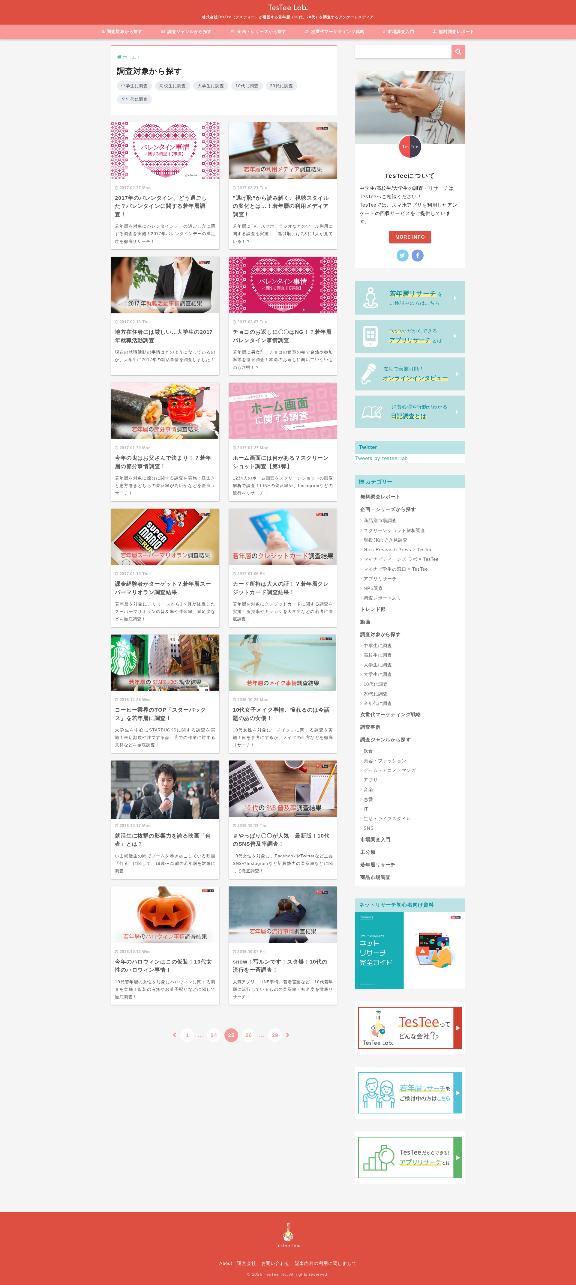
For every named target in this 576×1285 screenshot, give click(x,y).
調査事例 (370, 727)
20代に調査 (281, 85)
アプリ (371, 779)
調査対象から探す (123, 31)
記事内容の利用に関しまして (326, 1263)
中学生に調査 (134, 85)
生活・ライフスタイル (387, 818)
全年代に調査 (134, 99)
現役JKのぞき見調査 (386, 539)
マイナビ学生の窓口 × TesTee (396, 569)
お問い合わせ (275, 1263)
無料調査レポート (456, 31)
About (225, 1263)
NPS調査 (373, 588)
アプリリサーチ (380, 578)
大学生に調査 (210, 85)
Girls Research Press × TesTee (398, 549)
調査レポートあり (383, 597)
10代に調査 (247, 85)
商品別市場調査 (380, 520)
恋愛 (368, 799)
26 (248, 1035)
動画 (365, 621)
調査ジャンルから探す (189, 31)
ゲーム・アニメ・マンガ (390, 770)
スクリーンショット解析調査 (394, 530)
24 (214, 1035)
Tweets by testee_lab (381, 458)
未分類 (368, 852)
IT (366, 808)
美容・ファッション (385, 760)
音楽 (368, 789)
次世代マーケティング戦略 (337, 31)
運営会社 (246, 1263)
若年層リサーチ (378, 864)
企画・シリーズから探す (261, 31)
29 (275, 1035)
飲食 (368, 750)
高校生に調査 (172, 85)
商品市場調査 (375, 877)
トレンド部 (373, 609)
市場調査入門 (400, 31)
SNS (369, 828)
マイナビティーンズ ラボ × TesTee (401, 559)
